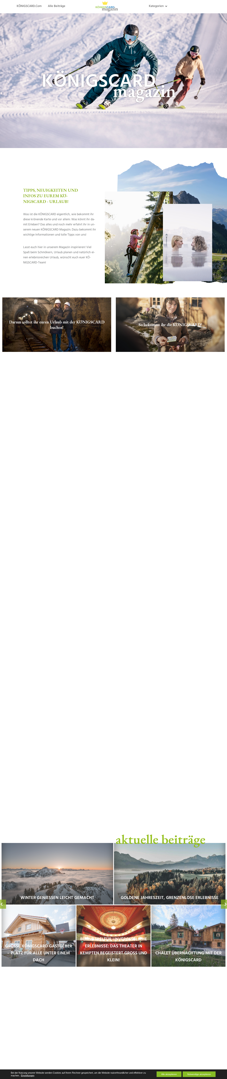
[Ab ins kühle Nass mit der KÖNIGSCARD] (170, 874)
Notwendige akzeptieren (199, 1074)
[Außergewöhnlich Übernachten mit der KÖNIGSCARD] (188, 936)
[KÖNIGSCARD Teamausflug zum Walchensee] (113, 936)
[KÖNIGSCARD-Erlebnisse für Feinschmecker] (39, 936)
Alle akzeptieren (169, 1074)
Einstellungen (27, 1075)
